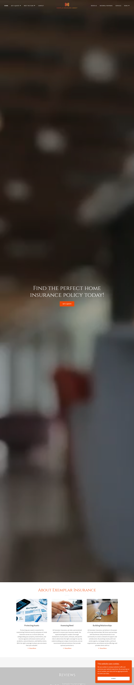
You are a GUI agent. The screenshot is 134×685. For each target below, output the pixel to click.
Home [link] (6, 5)
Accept (113, 678)
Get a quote (67, 304)
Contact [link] (41, 5)
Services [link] (118, 5)
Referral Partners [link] (106, 5)
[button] (16, 6)
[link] (67, 5)
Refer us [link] (94, 5)
